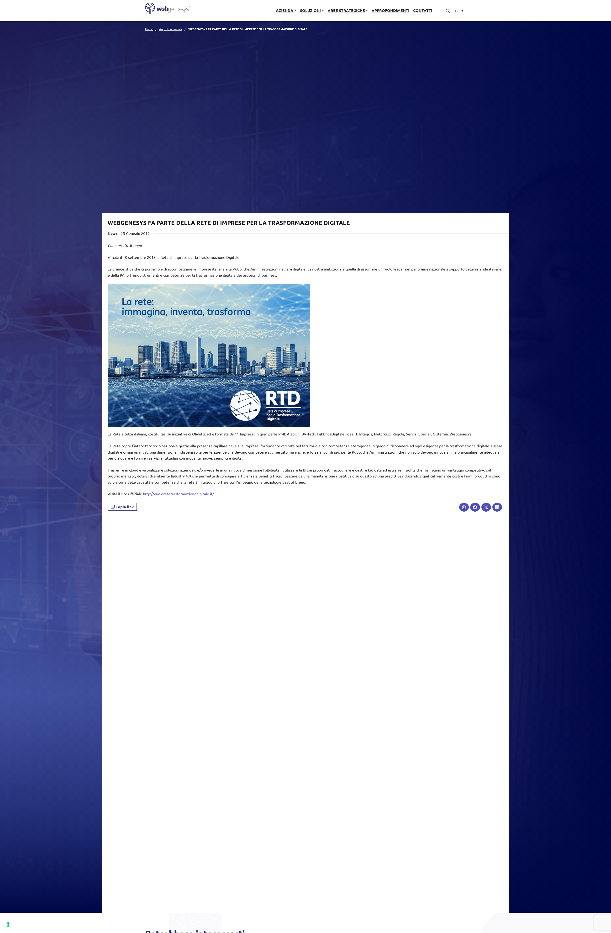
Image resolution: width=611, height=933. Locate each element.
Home (149, 29)
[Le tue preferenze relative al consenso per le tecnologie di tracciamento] (8, 924)
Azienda (284, 10)
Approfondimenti (390, 10)
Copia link (124, 506)
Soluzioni (310, 10)
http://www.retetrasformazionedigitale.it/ (178, 493)
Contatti (422, 10)
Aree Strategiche (346, 10)
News (113, 233)
